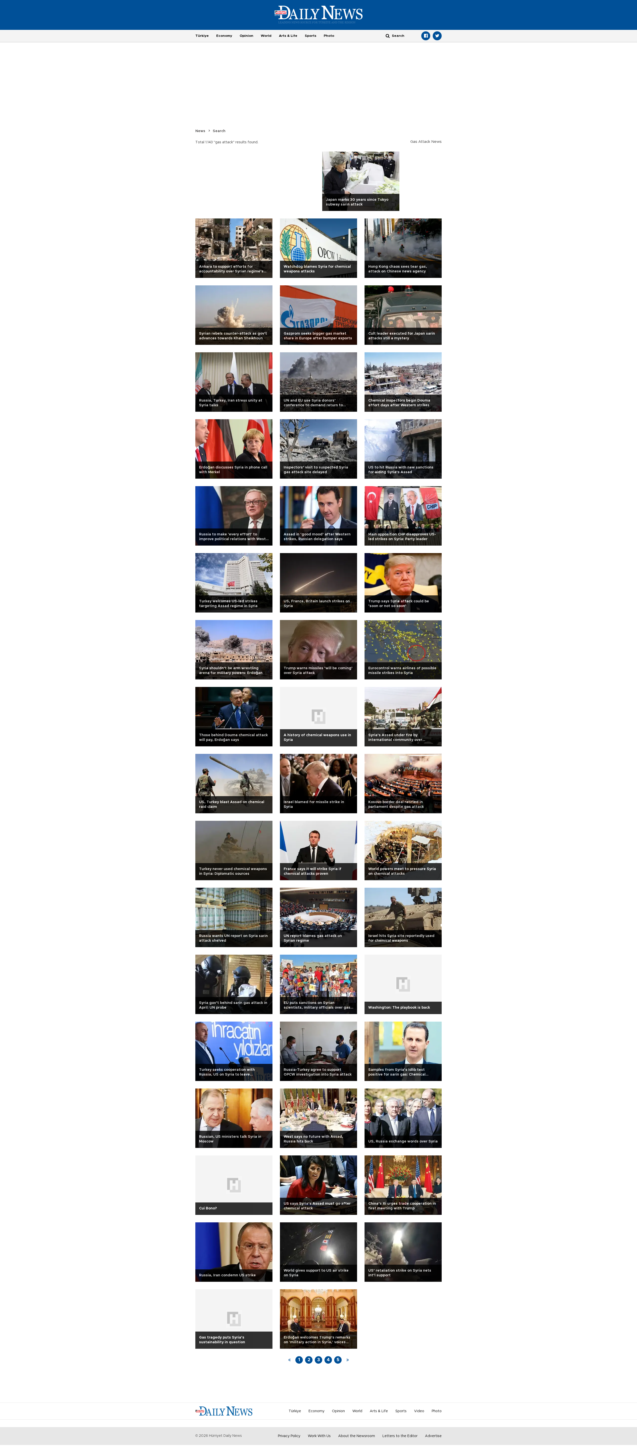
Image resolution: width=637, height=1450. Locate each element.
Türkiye (202, 36)
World (266, 36)
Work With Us (319, 1436)
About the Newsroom (356, 1436)
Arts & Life (288, 36)
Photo (329, 36)
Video (419, 1411)
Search (219, 131)
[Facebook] (425, 35)
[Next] (347, 1360)
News (200, 131)
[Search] (388, 36)
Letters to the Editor (400, 1436)
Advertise (433, 1436)
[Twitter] (437, 35)
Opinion (246, 36)
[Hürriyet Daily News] (318, 14)
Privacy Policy (289, 1436)
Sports (310, 36)
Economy (224, 36)
